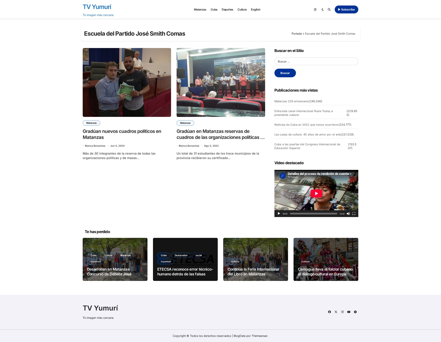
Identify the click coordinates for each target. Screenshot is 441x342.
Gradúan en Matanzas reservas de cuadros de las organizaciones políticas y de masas (220, 137)
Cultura (242, 9)
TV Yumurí (97, 6)
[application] (316, 193)
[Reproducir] (279, 213)
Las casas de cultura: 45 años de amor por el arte (307, 134)
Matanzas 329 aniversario (291, 101)
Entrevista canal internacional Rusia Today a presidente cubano (303, 113)
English (255, 9)
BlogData (239, 336)
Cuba (214, 9)
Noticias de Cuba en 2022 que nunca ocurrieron (306, 124)
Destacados (181, 255)
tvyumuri (95, 261)
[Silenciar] (348, 213)
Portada (297, 33)
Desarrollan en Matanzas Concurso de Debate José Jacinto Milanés (109, 274)
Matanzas (200, 9)
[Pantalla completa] (354, 213)
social (199, 255)
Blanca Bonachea (95, 145)
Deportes (227, 9)
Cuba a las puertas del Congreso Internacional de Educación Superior (307, 146)
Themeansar (259, 336)
